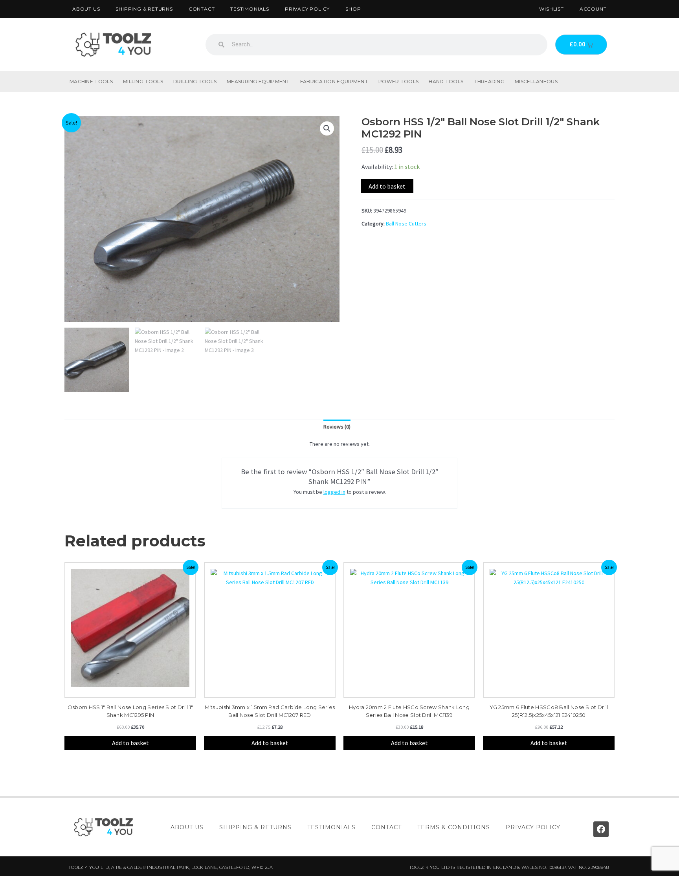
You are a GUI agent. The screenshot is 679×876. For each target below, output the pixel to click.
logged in (334, 491)
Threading (489, 81)
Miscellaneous (536, 81)
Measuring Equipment (258, 81)
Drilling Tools (195, 81)
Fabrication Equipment (334, 81)
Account (593, 9)
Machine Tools (91, 81)
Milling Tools (143, 81)
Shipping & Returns (144, 9)
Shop (353, 9)
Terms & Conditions (453, 827)
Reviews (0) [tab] (337, 426)
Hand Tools (446, 81)
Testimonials (249, 9)
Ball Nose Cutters (406, 223)
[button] (327, 128)
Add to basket (387, 186)
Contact (202, 9)
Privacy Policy (307, 9)
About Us (86, 9)
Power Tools (398, 81)
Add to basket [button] (130, 743)
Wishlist (551, 9)
